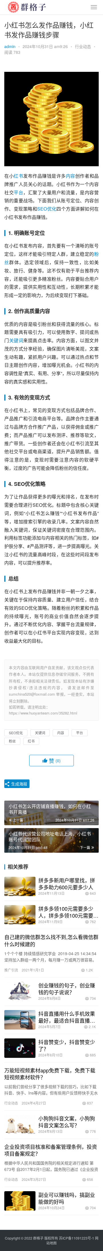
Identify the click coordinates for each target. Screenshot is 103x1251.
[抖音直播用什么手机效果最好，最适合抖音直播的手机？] (19, 1020)
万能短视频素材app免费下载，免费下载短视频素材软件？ (49, 1073)
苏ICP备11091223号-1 (76, 1238)
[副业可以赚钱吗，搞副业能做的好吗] (19, 1201)
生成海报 (18, 784)
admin (9, 46)
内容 (70, 176)
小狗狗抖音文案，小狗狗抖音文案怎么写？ (66, 1122)
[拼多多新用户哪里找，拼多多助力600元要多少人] (19, 886)
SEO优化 (46, 208)
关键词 (16, 340)
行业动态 (83, 46)
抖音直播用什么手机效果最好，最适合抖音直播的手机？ (66, 1017)
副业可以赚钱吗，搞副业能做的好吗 (66, 1198)
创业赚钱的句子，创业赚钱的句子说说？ (66, 988)
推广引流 (11, 969)
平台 (18, 192)
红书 (18, 176)
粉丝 (12, 741)
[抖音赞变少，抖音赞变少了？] (19, 1048)
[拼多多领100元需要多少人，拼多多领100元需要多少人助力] (19, 915)
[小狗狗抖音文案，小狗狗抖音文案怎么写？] (19, 1124)
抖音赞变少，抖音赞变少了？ (66, 1045)
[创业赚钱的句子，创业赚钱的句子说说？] (19, 991)
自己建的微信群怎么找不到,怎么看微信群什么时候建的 (51, 940)
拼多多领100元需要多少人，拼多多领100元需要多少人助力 (68, 912)
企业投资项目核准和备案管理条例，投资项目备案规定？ (50, 1150)
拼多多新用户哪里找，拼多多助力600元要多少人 (66, 883)
